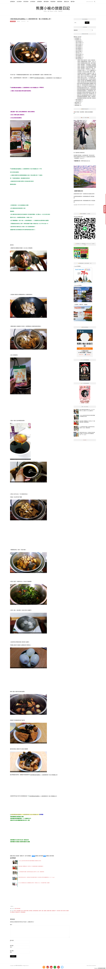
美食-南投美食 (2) (79, 41)
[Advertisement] (40, 32)
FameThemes (94, 965)
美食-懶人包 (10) (79, 52)
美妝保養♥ (59, 1)
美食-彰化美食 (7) (79, 51)
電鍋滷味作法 (17, 912)
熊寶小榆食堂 (63, 910)
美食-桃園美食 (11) (79, 55)
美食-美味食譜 (13, 21)
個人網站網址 (11, 951)
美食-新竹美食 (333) (79, 54)
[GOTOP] (62, 967)
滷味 (22, 910)
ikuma (18, 21)
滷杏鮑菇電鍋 (35, 910)
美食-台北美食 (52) (79, 44)
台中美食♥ (32, 1)
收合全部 (79, 36)
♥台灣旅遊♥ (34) (78, 38)
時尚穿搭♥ (53, 1)
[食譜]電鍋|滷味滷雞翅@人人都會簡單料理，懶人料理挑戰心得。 (89, 90)
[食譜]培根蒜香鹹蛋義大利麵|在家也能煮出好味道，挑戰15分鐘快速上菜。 (91, 89)
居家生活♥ (66, 1)
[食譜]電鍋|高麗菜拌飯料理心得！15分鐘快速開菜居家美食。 (88, 87)
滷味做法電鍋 (25, 910)
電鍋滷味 (13, 912)
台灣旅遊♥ (39, 1)
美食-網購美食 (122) (79, 57)
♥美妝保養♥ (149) (78, 105)
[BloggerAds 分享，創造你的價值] (84, 365)
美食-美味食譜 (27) (79, 58)
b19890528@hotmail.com (85, 160)
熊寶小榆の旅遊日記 (53, 8)
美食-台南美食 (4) (79, 45)
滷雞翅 (45, 910)
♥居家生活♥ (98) (78, 103)
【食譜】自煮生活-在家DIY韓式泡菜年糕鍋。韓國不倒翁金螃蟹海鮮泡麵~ (91, 76)
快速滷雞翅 (18, 910)
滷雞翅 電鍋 (49, 910)
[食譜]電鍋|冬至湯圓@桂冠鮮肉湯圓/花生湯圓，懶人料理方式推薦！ (90, 92)
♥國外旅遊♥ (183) (78, 102)
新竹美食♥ (26, 1)
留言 (11, 924)
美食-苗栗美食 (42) (79, 99)
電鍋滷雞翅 (23, 912)
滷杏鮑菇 (30, 910)
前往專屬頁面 (84, 371)
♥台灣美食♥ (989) (78, 39)
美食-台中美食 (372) (79, 42)
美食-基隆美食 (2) (79, 48)
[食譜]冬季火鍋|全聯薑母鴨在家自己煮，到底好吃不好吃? (88, 95)
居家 (15, 910)
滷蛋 (42, 910)
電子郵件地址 (11, 946)
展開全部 (75, 36)
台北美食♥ (19, 1)
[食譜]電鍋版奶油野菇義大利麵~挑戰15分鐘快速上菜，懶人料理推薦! (90, 98)
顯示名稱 (11, 941)
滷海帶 (40, 910)
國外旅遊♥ (46, 1)
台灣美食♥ (12, 1)
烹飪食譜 (58, 910)
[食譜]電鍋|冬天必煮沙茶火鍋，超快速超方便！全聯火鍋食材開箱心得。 (90, 93)
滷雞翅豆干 (54, 910)
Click (105, 209)
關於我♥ (73, 1)
